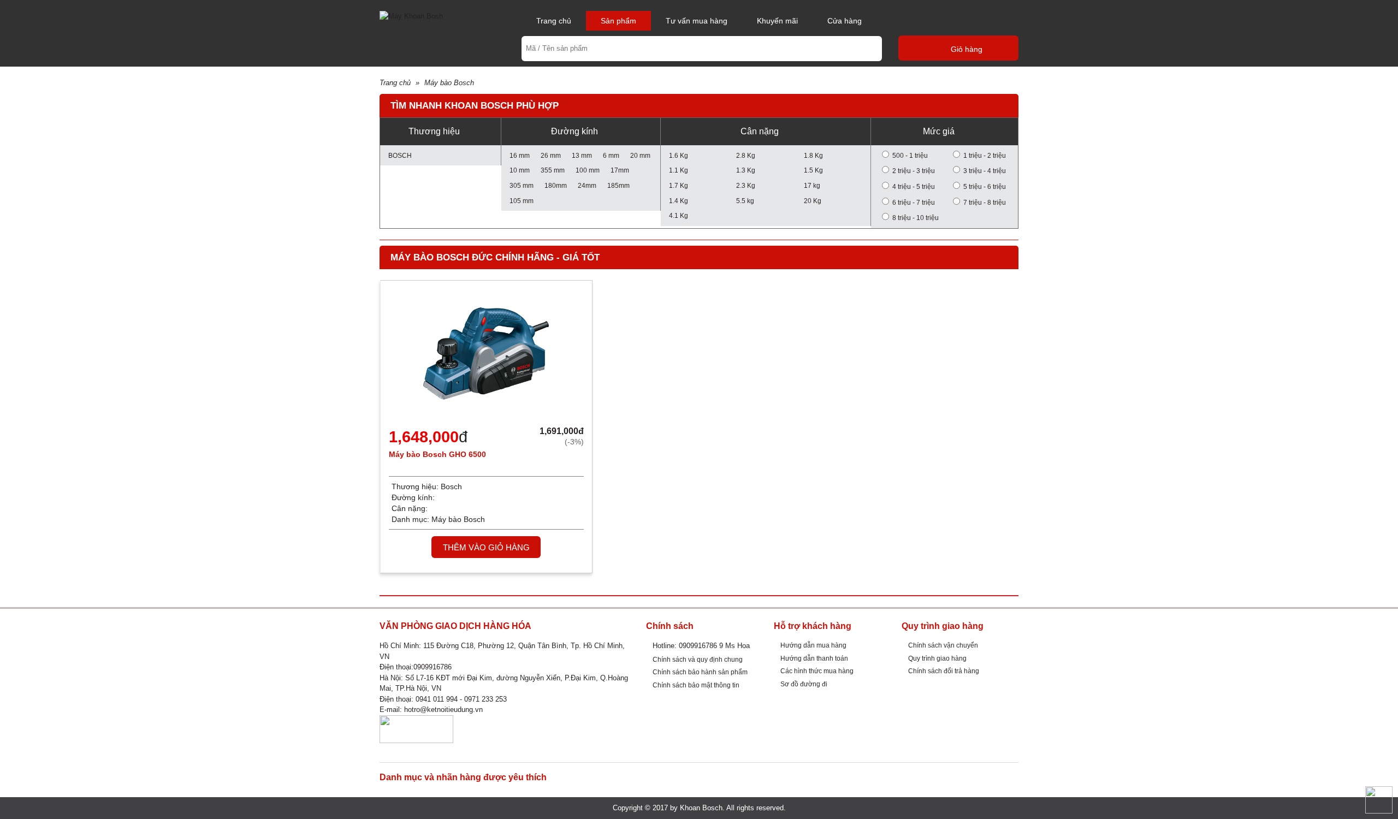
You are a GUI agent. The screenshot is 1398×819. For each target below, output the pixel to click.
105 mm (522, 200)
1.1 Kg (678, 170)
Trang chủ (553, 20)
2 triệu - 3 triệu (913, 170)
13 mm (582, 155)
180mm (555, 185)
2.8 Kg (745, 155)
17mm (620, 170)
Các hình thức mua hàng (817, 670)
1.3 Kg (745, 170)
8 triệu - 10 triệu (915, 217)
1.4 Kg (678, 200)
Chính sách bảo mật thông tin (696, 685)
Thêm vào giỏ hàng (486, 547)
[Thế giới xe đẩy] (411, 15)
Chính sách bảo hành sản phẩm (700, 671)
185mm (618, 185)
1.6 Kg (678, 155)
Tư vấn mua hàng (696, 20)
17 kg (812, 185)
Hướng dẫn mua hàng (813, 645)
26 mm (551, 155)
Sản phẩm (618, 20)
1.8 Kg (813, 155)
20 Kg (812, 200)
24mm (587, 185)
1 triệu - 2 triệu (984, 155)
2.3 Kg (745, 185)
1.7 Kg (678, 185)
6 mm (611, 155)
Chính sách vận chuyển (943, 645)
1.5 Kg (813, 170)
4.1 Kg (678, 215)
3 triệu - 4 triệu (984, 170)
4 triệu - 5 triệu (913, 186)
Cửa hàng (844, 20)
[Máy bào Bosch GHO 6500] (486, 356)
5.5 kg (745, 200)
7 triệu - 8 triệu (984, 202)
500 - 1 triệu (910, 155)
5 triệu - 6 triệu (984, 186)
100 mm (588, 170)
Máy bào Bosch (449, 83)
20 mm (640, 155)
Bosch (400, 155)
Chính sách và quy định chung (698, 659)
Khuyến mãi (777, 20)
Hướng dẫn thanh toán (814, 658)
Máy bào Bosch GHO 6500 (437, 454)
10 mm (520, 170)
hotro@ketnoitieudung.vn (443, 709)
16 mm (520, 155)
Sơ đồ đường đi (803, 683)
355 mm (553, 170)
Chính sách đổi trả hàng (943, 670)
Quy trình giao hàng (937, 658)
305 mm (522, 185)
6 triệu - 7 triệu (913, 202)
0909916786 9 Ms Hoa (714, 646)
